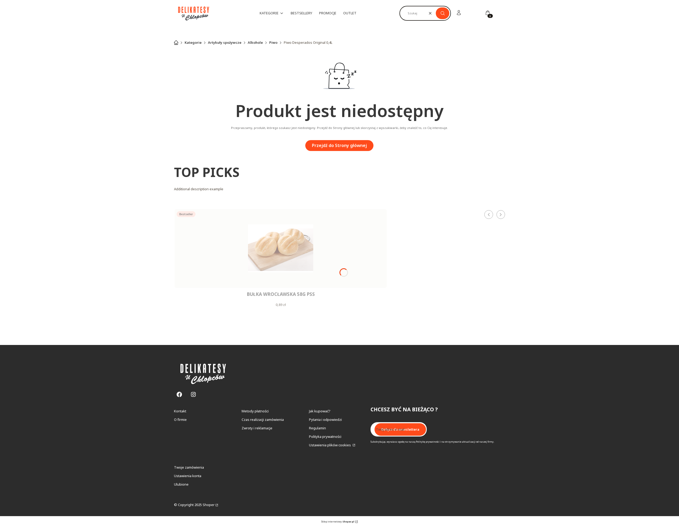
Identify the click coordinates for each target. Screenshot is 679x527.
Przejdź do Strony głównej (339, 145)
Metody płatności (255, 411)
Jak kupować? (319, 411)
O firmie (180, 419)
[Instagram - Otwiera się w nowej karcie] (193, 394)
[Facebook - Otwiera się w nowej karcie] (179, 394)
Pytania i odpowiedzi (325, 419)
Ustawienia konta (187, 475)
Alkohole (255, 42)
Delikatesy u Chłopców (176, 42)
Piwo (273, 42)
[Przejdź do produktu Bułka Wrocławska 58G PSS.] (281, 248)
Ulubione (181, 484)
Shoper (209, 504)
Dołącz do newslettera (400, 429)
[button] (442, 13)
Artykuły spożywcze (224, 42)
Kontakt (180, 411)
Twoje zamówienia (189, 467)
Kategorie (193, 42)
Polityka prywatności (325, 436)
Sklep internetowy (337, 521)
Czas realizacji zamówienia (263, 419)
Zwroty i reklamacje (257, 428)
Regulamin (317, 428)
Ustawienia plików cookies (330, 445)
